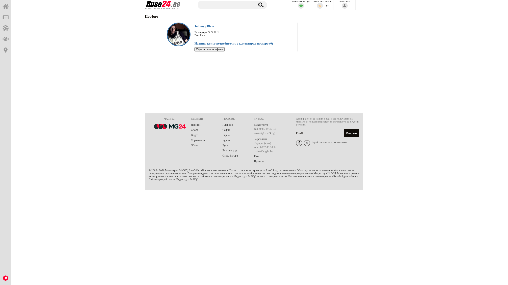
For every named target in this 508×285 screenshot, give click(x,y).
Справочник (198, 140)
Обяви (194, 145)
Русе (225, 145)
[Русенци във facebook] (299, 143)
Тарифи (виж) (262, 143)
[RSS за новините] (307, 143)
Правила (259, 161)
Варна (226, 135)
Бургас (226, 140)
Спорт (194, 129)
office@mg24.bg (263, 151)
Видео (194, 135)
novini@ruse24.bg (264, 133)
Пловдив (227, 124)
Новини (195, 124)
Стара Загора (230, 155)
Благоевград (229, 150)
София (226, 129)
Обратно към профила (209, 49)
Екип (257, 156)
